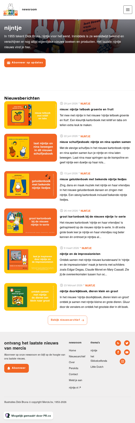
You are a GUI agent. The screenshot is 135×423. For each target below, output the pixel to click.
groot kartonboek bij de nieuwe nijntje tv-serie (93, 216)
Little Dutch (97, 366)
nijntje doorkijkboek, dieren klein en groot (89, 291)
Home (72, 350)
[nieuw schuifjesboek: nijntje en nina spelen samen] (30, 148)
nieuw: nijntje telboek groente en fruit (87, 109)
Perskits (73, 368)
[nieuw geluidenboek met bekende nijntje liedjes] (30, 185)
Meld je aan (75, 380)
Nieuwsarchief (77, 356)
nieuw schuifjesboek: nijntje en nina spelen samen (95, 142)
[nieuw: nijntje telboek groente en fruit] (30, 115)
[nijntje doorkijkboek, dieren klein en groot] (30, 297)
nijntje (85, 103)
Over (72, 362)
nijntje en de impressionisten (80, 254)
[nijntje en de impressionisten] (30, 260)
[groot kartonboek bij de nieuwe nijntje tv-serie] (30, 222)
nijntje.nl (73, 387)
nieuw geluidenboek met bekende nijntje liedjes (93, 179)
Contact (73, 374)
